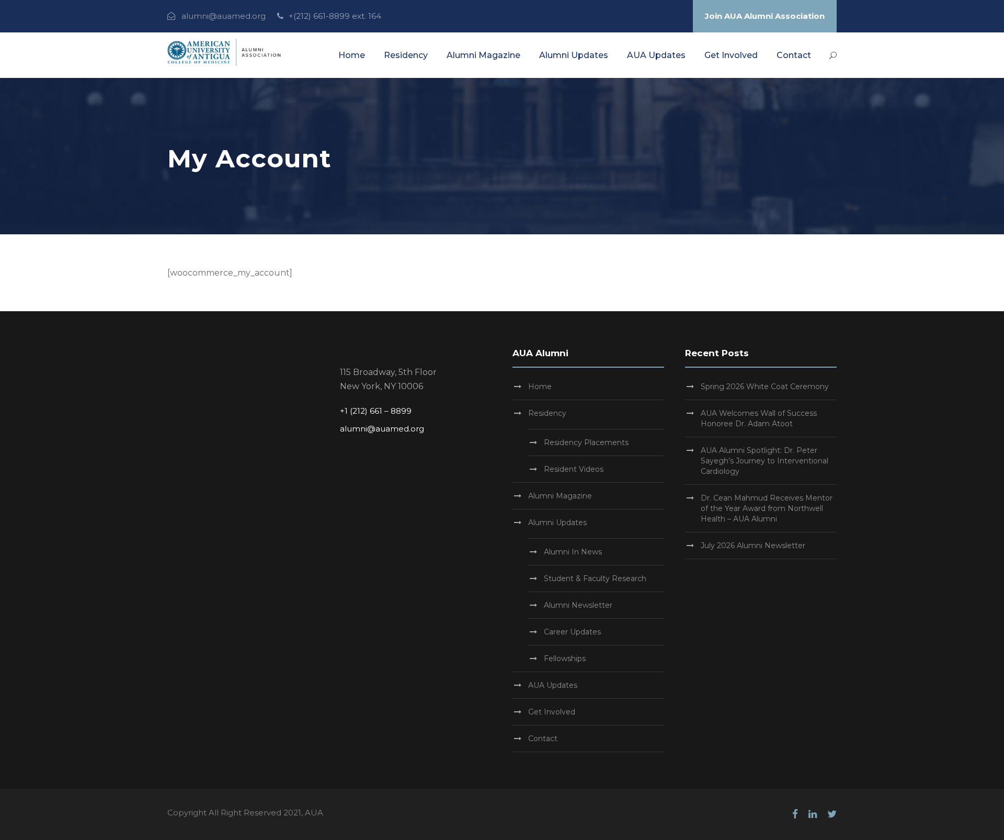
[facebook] (795, 814)
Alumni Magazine (483, 55)
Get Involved (731, 55)
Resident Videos (573, 469)
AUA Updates (656, 55)
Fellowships (565, 658)
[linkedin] (812, 814)
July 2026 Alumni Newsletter (753, 545)
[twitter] (832, 814)
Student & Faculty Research (595, 578)
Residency (406, 55)
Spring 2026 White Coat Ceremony (765, 386)
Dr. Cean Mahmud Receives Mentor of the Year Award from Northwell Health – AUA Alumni (766, 508)
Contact (794, 55)
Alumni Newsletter (578, 605)
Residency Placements (586, 442)
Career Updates (572, 632)
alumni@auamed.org (223, 16)
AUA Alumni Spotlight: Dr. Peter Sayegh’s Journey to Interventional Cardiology (764, 461)
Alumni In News (573, 552)
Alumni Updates (573, 55)
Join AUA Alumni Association (765, 16)
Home (351, 55)
